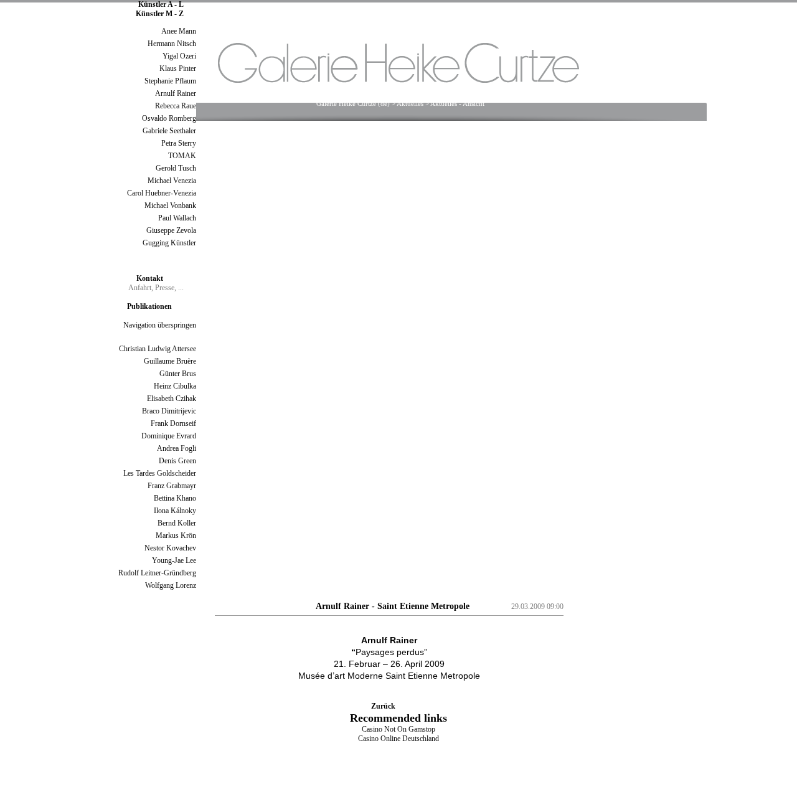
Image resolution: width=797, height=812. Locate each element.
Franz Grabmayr (172, 485)
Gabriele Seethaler (169, 130)
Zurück (383, 706)
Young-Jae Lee (174, 560)
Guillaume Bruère (170, 361)
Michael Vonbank (170, 205)
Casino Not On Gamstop (398, 729)
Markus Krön (176, 535)
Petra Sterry (178, 143)
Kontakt (149, 278)
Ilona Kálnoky (175, 510)
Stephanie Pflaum (170, 81)
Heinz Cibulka (175, 386)
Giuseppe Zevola (171, 230)
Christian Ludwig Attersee (157, 348)
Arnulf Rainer (175, 93)
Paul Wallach (177, 218)
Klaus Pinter (177, 68)
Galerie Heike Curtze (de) (353, 103)
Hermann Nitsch (172, 43)
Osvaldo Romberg (169, 118)
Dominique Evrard (168, 436)
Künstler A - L (161, 4)
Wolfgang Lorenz (170, 585)
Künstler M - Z (160, 13)
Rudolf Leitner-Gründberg (157, 573)
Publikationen (149, 306)
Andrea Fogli (176, 448)
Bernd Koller (177, 523)
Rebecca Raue (175, 106)
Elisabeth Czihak (171, 398)
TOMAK (182, 155)
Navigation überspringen (159, 325)
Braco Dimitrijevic (169, 411)
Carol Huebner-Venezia (161, 193)
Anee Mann (178, 31)
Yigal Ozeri (179, 56)
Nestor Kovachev (170, 548)
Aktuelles (410, 103)
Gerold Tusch (176, 168)
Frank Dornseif (173, 423)
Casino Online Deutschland (398, 738)
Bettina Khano (175, 498)
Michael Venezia (172, 180)
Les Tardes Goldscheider (159, 473)
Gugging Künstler (169, 242)
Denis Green (177, 460)
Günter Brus (177, 373)
